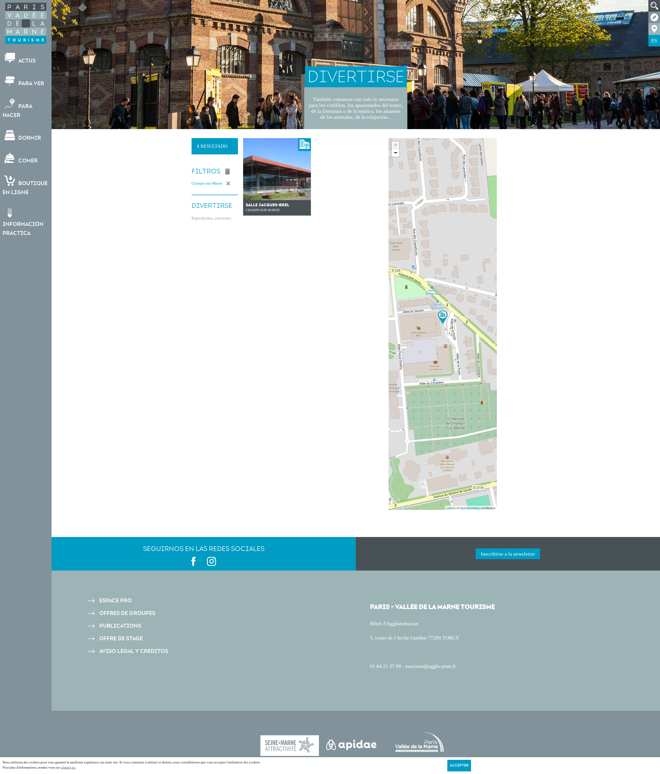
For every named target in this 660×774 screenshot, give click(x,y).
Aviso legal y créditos (133, 651)
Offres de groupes (127, 613)
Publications (120, 626)
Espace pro (115, 600)
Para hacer (17, 111)
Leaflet (450, 508)
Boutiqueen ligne (25, 188)
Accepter (459, 765)
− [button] (395, 152)
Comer (27, 160)
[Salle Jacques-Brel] (443, 317)
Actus (26, 61)
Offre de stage (121, 638)
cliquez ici (68, 767)
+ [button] (395, 145)
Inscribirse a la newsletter (508, 554)
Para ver (30, 83)
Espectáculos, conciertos (211, 218)
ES (654, 40)
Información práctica (23, 228)
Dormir (29, 138)
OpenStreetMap (470, 508)
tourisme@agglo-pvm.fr (430, 666)
